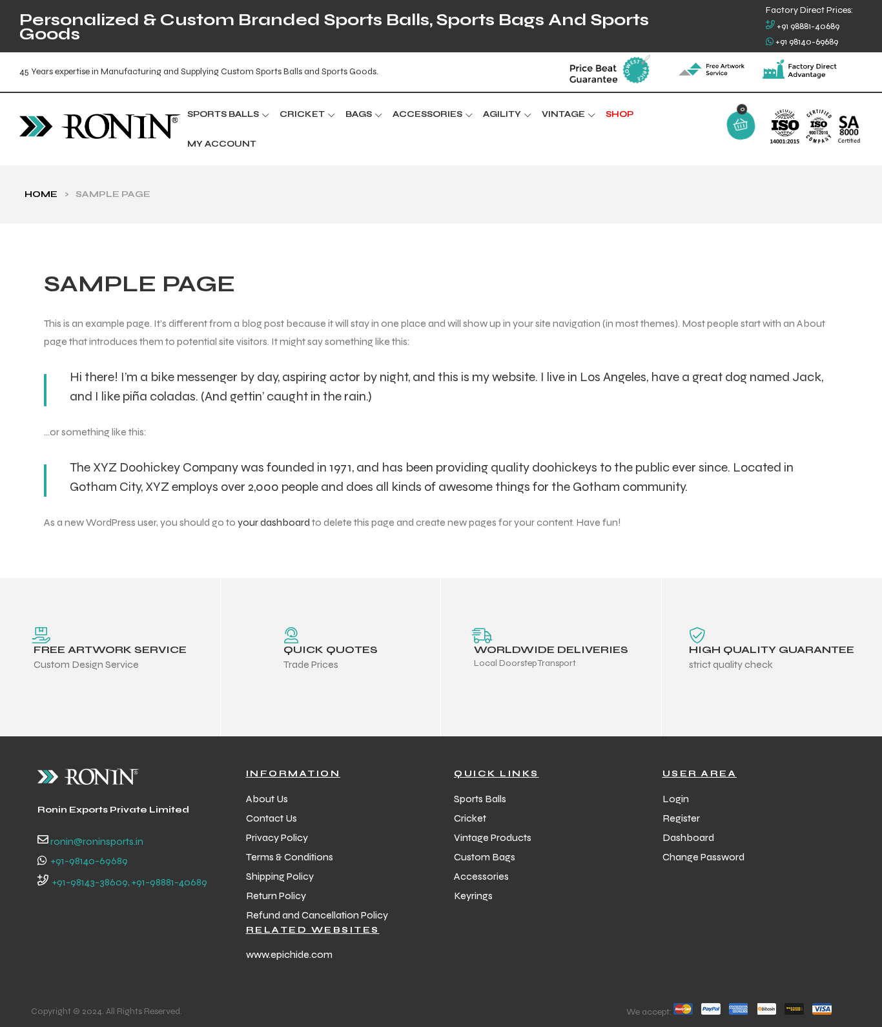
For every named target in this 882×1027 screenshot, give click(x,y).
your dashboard (274, 522)
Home (41, 194)
